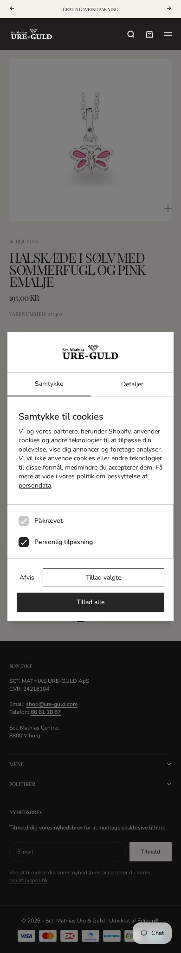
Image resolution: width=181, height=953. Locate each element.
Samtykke (49, 383)
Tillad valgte (103, 577)
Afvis (26, 577)
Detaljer (132, 384)
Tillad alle (90, 602)
